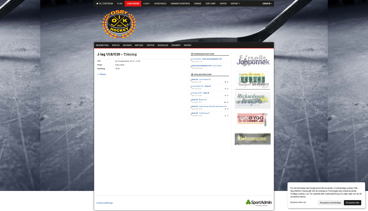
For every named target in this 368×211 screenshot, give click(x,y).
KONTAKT (234, 3)
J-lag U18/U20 (108, 54)
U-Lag (145, 3)
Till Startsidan (105, 3)
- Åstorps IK (199, 100)
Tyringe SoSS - (200, 93)
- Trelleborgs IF (201, 113)
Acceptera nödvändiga (330, 203)
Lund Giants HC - (201, 86)
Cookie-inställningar (104, 203)
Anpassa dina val (298, 202)
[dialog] (326, 195)
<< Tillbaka (101, 74)
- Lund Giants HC (201, 79)
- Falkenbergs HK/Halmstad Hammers (209, 106)
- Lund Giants (207, 66)
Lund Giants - (206, 59)
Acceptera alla (352, 203)
